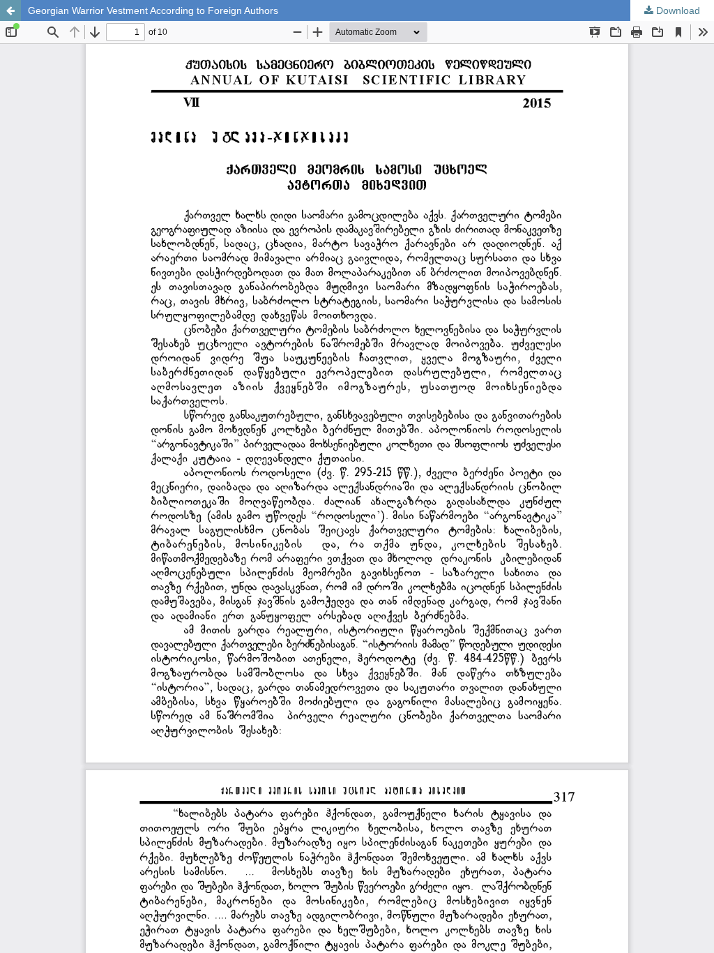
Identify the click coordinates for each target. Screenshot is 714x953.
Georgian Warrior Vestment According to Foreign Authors (153, 10)
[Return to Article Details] (10, 10)
